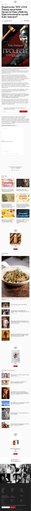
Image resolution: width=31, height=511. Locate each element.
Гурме (2, 300)
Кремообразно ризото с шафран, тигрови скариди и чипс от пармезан (14, 299)
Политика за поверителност (6, 497)
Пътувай (21, 491)
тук (16, 125)
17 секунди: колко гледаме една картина (19, 304)
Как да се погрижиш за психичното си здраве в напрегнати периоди (18, 382)
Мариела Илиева (7, 300)
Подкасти (12, 488)
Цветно (3, 491)
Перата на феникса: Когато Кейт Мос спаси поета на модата (20, 413)
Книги (6, 4)
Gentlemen (12, 404)
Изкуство (12, 305)
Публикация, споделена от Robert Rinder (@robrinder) (12, 153)
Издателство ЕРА (8, 20)
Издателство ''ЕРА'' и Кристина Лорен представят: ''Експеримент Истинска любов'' (22, 221)
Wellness (12, 394)
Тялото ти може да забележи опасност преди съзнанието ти (20, 375)
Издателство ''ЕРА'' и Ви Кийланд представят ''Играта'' (22, 190)
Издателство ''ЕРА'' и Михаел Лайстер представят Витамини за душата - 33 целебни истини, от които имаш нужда (22, 206)
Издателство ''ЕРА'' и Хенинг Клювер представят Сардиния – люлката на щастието (8, 190)
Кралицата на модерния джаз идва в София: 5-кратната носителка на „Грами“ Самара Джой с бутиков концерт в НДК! (20, 335)
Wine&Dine (3, 488)
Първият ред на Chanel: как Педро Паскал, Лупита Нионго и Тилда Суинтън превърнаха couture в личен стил (20, 322)
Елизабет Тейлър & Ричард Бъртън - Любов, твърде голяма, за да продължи (20, 424)
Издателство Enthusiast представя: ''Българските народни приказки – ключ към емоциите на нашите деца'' (8, 206)
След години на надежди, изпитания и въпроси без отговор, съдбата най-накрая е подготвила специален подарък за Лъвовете (20, 392)
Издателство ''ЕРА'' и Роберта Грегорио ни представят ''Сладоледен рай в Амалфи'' (8, 220)
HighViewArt (17, 305)
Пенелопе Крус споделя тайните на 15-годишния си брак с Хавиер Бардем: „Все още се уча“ (20, 311)
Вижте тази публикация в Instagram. (7, 141)
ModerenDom (13, 497)
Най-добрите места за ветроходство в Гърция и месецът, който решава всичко (20, 403)
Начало (3, 4)
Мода (21, 488)
